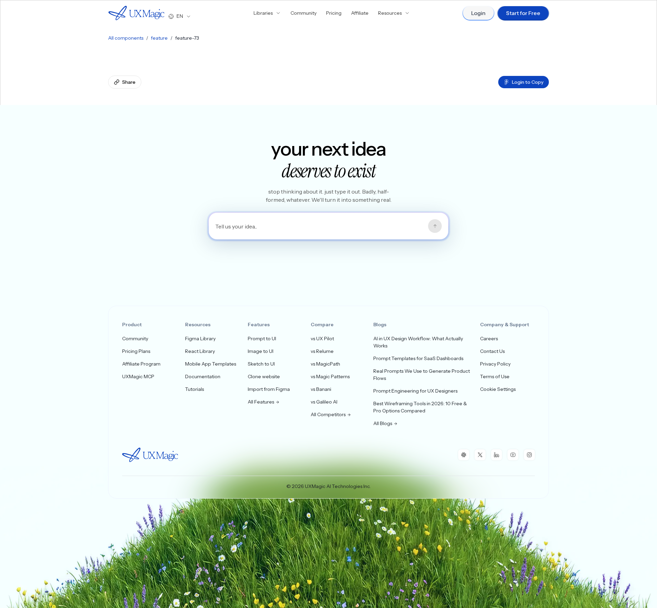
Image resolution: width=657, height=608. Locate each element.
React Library (200, 351)
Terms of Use (495, 376)
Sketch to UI (261, 364)
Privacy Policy (495, 364)
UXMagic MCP (138, 376)
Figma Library (200, 338)
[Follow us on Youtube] (512, 454)
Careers (489, 338)
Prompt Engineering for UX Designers (415, 391)
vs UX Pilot (322, 338)
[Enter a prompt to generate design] (435, 226)
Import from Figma (269, 389)
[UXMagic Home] (136, 13)
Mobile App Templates (210, 364)
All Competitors (328, 414)
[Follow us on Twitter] (480, 454)
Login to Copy (527, 82)
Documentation (202, 376)
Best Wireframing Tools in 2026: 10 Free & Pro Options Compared (420, 407)
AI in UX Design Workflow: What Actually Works (418, 342)
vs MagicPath (325, 364)
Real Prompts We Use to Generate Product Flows (421, 374)
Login (478, 13)
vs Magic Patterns (330, 376)
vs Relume (322, 351)
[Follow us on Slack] (463, 454)
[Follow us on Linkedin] (496, 454)
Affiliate (360, 13)
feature (159, 38)
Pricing (334, 13)
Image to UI (260, 351)
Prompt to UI (262, 338)
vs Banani (321, 389)
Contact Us (492, 351)
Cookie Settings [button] (498, 389)
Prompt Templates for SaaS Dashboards (418, 358)
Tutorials (194, 389)
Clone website (264, 376)
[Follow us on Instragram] (529, 454)
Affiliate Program (141, 364)
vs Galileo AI (324, 402)
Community (304, 13)
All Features (261, 402)
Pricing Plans (136, 351)
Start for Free (523, 13)
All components (125, 38)
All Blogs (382, 423)
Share (129, 82)
